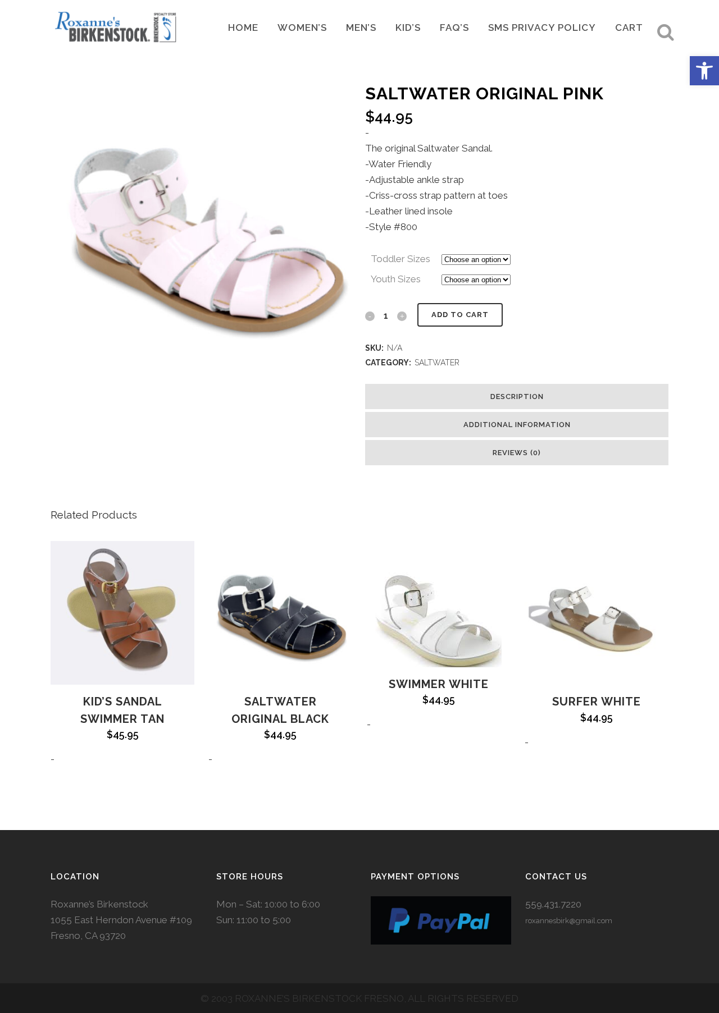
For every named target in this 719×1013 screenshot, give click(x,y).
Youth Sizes (396, 279)
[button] (704, 70)
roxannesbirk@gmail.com (568, 920)
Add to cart (460, 314)
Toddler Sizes (400, 258)
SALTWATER (437, 362)
